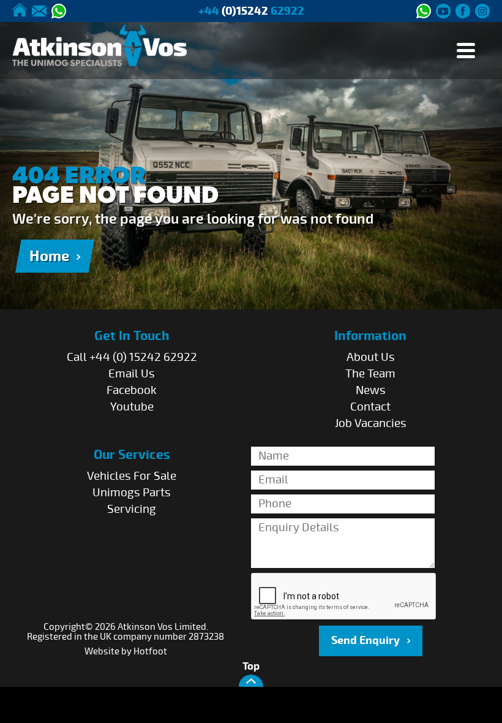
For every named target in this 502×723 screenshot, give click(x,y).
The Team (370, 373)
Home (49, 256)
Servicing (131, 509)
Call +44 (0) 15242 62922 (132, 357)
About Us (371, 357)
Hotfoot (150, 651)
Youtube (132, 406)
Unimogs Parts (131, 492)
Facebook (132, 390)
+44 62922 (251, 11)
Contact (370, 406)
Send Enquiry (365, 641)
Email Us (131, 373)
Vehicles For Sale (131, 476)
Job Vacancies (370, 423)
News (371, 390)
